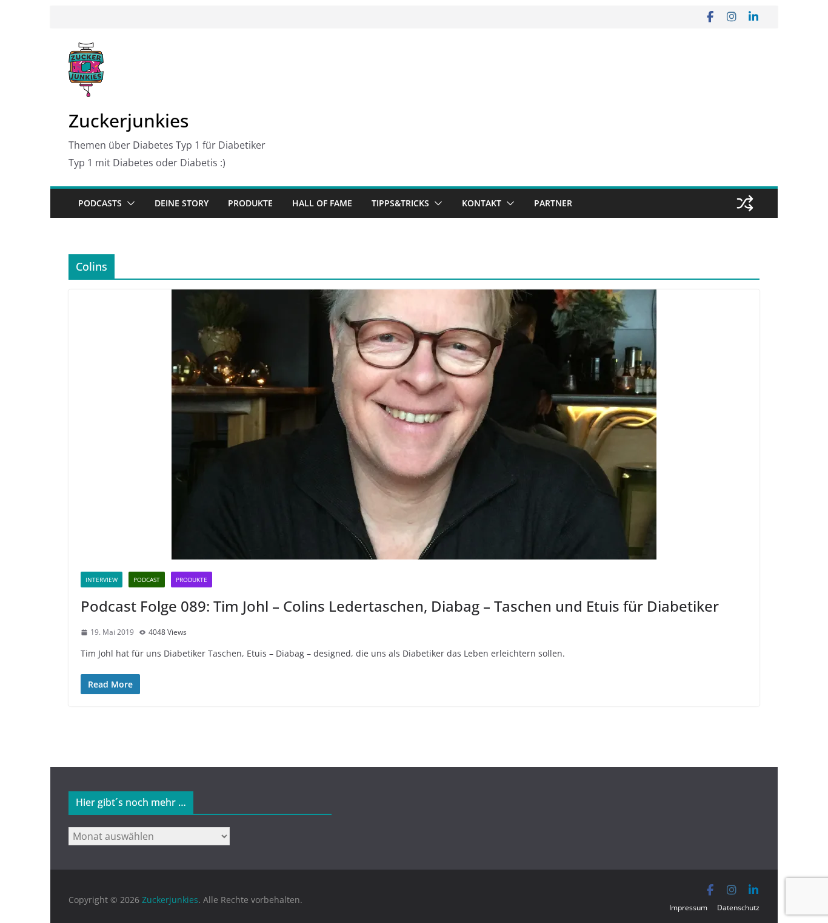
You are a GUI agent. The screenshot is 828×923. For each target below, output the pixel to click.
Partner (553, 203)
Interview (101, 579)
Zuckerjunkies (128, 120)
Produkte (250, 203)
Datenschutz (738, 907)
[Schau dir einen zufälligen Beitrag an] (745, 203)
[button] (128, 203)
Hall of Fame (322, 203)
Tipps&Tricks (400, 203)
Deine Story (182, 203)
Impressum (688, 907)
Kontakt (481, 203)
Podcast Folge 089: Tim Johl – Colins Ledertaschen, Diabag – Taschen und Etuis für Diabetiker (400, 606)
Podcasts (100, 203)
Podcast (146, 579)
